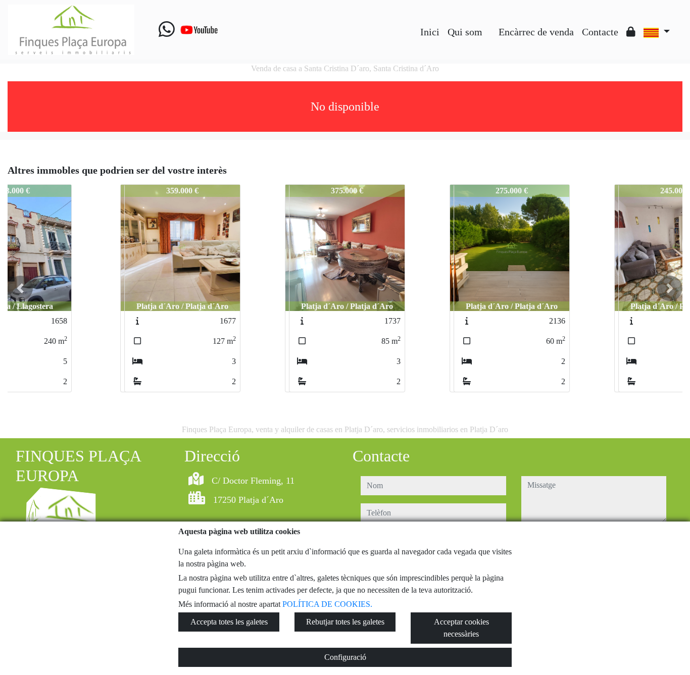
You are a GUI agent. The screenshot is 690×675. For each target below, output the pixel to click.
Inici (429, 31)
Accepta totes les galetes (229, 621)
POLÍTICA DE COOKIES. (327, 604)
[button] (20, 288)
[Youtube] (199, 30)
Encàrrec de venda (536, 31)
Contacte (600, 31)
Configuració (345, 657)
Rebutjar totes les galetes (345, 621)
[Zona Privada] (630, 31)
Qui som (465, 31)
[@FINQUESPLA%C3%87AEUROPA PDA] (490, 24)
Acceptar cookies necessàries (461, 627)
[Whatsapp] (167, 30)
